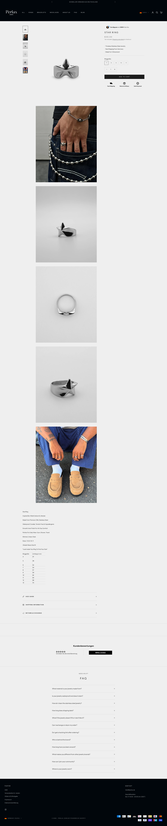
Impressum (8, 799)
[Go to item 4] (25, 53)
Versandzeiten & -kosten (12, 793)
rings (31, 12)
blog (83, 12)
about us (66, 12)
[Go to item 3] (25, 45)
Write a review (100, 653)
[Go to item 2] (25, 37)
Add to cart (124, 76)
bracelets (41, 12)
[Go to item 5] (25, 62)
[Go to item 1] (25, 29)
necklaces (54, 12)
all (23, 12)
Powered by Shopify (78, 818)
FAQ (75, 12)
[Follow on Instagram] (6, 810)
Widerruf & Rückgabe (11, 796)
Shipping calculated (118, 39)
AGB (6, 790)
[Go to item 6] (25, 70)
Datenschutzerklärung (11, 803)
